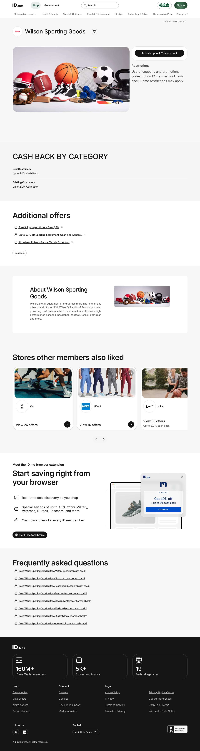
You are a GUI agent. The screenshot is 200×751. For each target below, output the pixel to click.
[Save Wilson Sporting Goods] (94, 31)
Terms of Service (115, 704)
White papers (20, 704)
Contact (63, 698)
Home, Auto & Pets (162, 14)
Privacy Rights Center (161, 692)
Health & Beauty (50, 14)
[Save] (67, 373)
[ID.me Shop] (19, 5)
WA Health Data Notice (162, 711)
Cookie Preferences (160, 698)
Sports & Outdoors (72, 14)
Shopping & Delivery (187, 14)
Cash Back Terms (159, 704)
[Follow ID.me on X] (15, 732)
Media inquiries (68, 711)
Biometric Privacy (115, 711)
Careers (63, 692)
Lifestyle (119, 14)
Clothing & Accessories (25, 14)
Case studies (20, 692)
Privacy (109, 698)
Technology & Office (138, 14)
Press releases (20, 711)
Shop (35, 5)
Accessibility (112, 692)
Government (51, 5)
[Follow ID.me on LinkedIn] (25, 732)
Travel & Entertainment (98, 14)
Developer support (69, 704)
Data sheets (19, 698)
